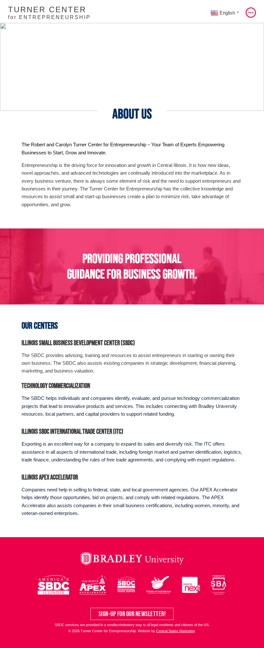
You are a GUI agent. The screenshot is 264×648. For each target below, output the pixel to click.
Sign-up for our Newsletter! (132, 613)
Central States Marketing (175, 631)
